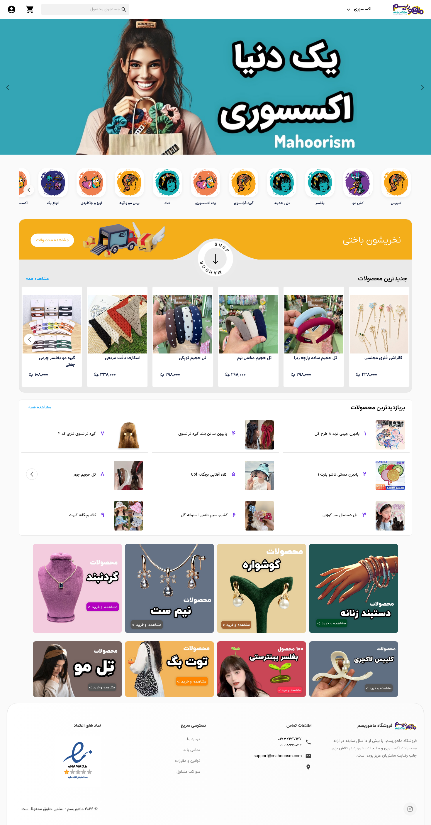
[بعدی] (28, 190)
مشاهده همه (37, 279)
